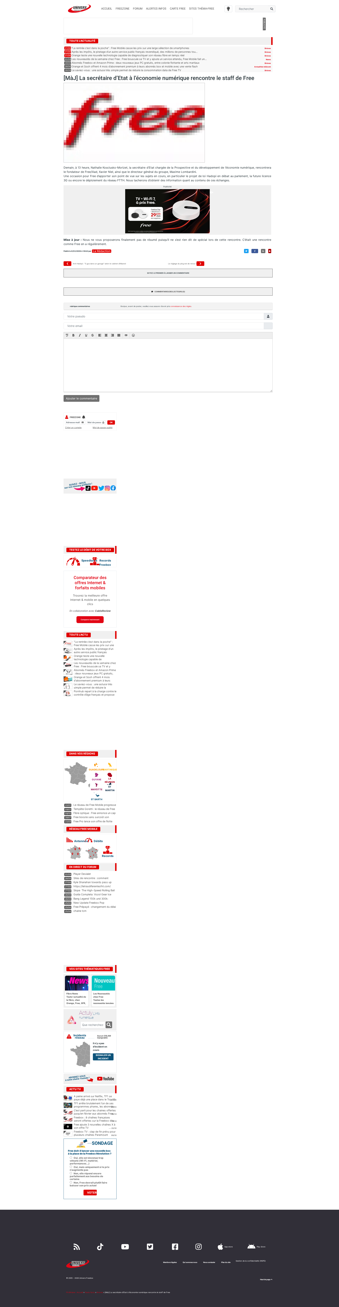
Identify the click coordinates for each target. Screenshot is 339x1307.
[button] (67, 335)
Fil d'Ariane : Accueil (74, 1292)
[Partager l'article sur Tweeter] (246, 251)
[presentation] (67, 335)
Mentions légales (170, 1262)
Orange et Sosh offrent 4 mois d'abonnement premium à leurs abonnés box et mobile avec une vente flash (95, 682)
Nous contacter (209, 1262)
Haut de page (265, 1279)
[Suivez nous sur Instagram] (199, 1247)
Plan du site (225, 1262)
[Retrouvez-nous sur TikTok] (101, 1247)
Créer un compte (73, 427)
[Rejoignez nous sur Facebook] (176, 1247)
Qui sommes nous (190, 1262)
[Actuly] (73, 1020)
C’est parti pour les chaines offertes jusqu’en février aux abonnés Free (95, 1112)
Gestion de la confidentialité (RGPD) (251, 1261)
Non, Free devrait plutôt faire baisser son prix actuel (88, 1184)
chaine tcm (80, 910)
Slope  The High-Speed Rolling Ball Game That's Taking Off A (94, 892)
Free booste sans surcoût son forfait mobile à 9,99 (91, 819)
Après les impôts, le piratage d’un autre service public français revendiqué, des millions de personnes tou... (135, 51)
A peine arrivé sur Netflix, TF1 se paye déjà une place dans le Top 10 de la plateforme (94, 1099)
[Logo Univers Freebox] (79, 8)
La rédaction (101, 251)
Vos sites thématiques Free (89, 969)
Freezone (75, 417)
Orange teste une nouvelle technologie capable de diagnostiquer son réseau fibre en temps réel (128, 55)
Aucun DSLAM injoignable (104, 1037)
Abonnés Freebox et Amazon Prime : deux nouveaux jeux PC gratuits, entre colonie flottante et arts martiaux (136, 62)
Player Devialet (82, 873)
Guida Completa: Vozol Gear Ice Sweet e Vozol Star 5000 (92, 896)
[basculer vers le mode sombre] (228, 8)
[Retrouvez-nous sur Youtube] (126, 1247)
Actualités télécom (262, 67)
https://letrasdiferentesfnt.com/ (92, 886)
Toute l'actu (90, 1292)
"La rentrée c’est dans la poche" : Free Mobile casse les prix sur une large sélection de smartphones (95, 645)
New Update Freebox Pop (88, 902)
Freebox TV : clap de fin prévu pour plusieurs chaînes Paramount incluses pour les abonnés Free (94, 1135)
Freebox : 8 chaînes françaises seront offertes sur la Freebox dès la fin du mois (94, 1120)
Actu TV (75, 1089)
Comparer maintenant (90, 619)
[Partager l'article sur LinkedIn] (263, 251)
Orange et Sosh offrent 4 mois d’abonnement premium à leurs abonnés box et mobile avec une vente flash (135, 66)
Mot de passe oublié (102, 427)
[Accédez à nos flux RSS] (77, 1247)
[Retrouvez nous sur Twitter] (151, 1247)
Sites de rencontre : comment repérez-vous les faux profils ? (91, 880)
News (268, 59)
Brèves (268, 48)
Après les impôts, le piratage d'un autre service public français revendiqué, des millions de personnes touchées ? (95, 653)
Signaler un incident (103, 1057)
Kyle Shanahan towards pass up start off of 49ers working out (92, 884)
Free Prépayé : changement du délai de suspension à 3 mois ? (94, 908)
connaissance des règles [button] (180, 306)
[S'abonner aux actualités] (269, 251)
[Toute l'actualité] (264, 40)
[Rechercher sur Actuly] (109, 1024)
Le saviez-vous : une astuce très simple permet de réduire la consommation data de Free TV (126, 70)
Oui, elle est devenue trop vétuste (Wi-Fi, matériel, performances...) (86, 1160)
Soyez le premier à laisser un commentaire (168, 273)
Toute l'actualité (82, 40)
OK (111, 422)
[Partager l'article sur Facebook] (254, 251)
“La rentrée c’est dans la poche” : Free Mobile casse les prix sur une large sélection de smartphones (130, 48)
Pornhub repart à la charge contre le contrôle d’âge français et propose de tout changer (95, 694)
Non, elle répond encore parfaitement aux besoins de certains (86, 1176)
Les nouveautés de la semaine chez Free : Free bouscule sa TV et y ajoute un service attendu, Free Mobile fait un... (139, 59)
